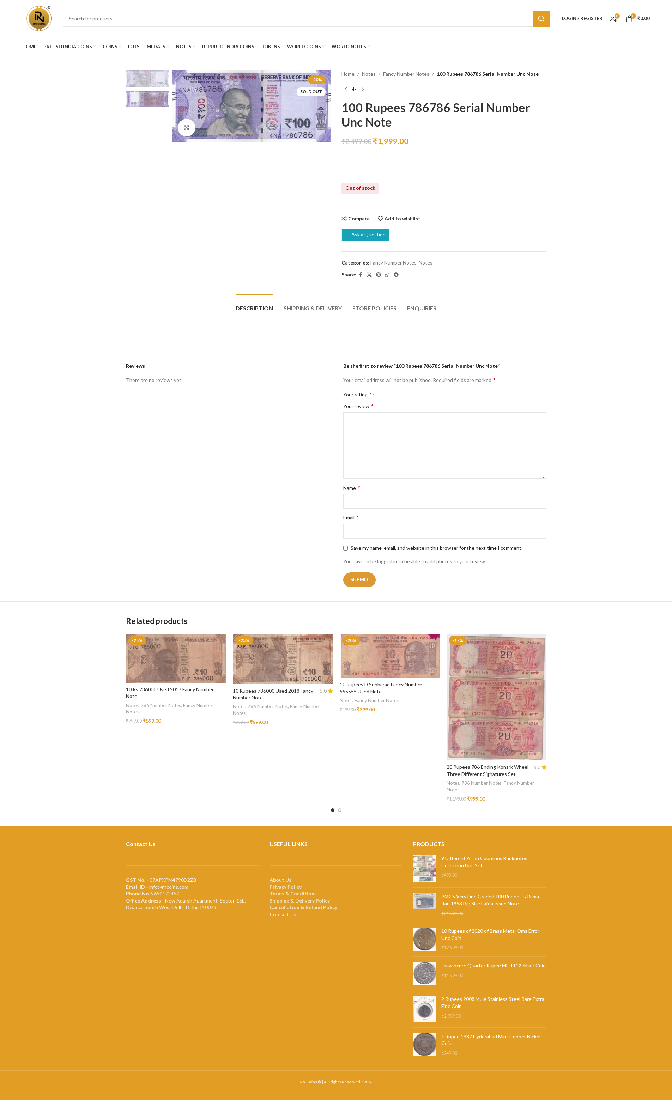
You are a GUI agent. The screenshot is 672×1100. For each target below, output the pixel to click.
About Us (280, 880)
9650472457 (165, 894)
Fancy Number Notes (406, 74)
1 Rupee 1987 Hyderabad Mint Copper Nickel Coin (490, 1039)
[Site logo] (39, 18)
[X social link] (369, 275)
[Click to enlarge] (186, 127)
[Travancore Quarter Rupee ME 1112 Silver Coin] (424, 973)
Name (351, 487)
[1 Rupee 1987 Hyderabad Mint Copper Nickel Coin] (424, 1045)
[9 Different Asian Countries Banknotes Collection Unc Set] (424, 868)
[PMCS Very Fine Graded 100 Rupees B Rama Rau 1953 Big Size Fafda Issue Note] (424, 905)
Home (348, 74)
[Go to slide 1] (332, 810)
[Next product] (362, 89)
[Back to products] (354, 89)
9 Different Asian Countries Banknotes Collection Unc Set (484, 861)
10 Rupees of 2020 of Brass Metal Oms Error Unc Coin (490, 934)
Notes (369, 74)
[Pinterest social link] (378, 275)
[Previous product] (345, 89)
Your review (358, 405)
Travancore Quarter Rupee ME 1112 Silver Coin (493, 965)
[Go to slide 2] (339, 810)
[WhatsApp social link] (387, 275)
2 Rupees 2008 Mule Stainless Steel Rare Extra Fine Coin (492, 1002)
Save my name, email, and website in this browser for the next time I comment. (436, 548)
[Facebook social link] (360, 275)
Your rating (357, 394)
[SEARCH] (541, 19)
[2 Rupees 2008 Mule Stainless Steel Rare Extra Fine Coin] (424, 1009)
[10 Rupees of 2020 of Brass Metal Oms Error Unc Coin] (424, 939)
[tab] (254, 304)
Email (351, 517)
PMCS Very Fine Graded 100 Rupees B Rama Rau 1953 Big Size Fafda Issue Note (490, 899)
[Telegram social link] (396, 275)
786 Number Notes (161, 705)
